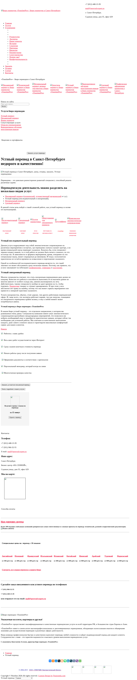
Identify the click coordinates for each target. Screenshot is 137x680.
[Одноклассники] (53, 661)
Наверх (4, 329)
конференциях (35, 268)
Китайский (71, 556)
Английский (7, 556)
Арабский (96, 556)
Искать (4, 106)
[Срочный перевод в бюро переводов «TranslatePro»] (106, 92)
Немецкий (19, 556)
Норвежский (122, 556)
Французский (33, 556)
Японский (83, 556)
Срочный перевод (12, 203)
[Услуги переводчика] (35, 222)
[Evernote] (65, 661)
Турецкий (108, 556)
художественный (43, 196)
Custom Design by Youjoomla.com (51, 676)
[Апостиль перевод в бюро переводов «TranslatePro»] (57, 92)
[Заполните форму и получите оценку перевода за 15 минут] (15, 400)
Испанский (58, 556)
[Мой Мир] (56, 661)
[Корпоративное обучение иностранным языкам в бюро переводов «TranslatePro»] (90, 93)
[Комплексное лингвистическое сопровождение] (74, 223)
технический (29, 196)
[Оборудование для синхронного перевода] (48, 225)
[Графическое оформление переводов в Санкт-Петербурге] (122, 93)
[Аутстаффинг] (60, 221)
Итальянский (46, 556)
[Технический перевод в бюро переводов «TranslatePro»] (24, 92)
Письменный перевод (14, 196)
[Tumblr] (74, 661)
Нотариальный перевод (14, 201)
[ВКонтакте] (50, 661)
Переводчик (14, 286)
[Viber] (77, 661)
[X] (59, 661)
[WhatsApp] (80, 661)
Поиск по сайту (7, 102)
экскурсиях (57, 268)
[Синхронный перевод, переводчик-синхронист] (23, 222)
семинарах (46, 268)
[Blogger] (62, 661)
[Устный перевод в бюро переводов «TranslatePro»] (73, 92)
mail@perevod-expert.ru (94, 8)
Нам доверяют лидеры (12, 521)
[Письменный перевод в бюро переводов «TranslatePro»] (8, 92)
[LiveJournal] (71, 661)
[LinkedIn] (68, 661)
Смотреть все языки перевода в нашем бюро (21, 570)
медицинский (55, 196)
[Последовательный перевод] (9, 222)
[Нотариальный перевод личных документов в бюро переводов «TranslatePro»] (41, 93)
